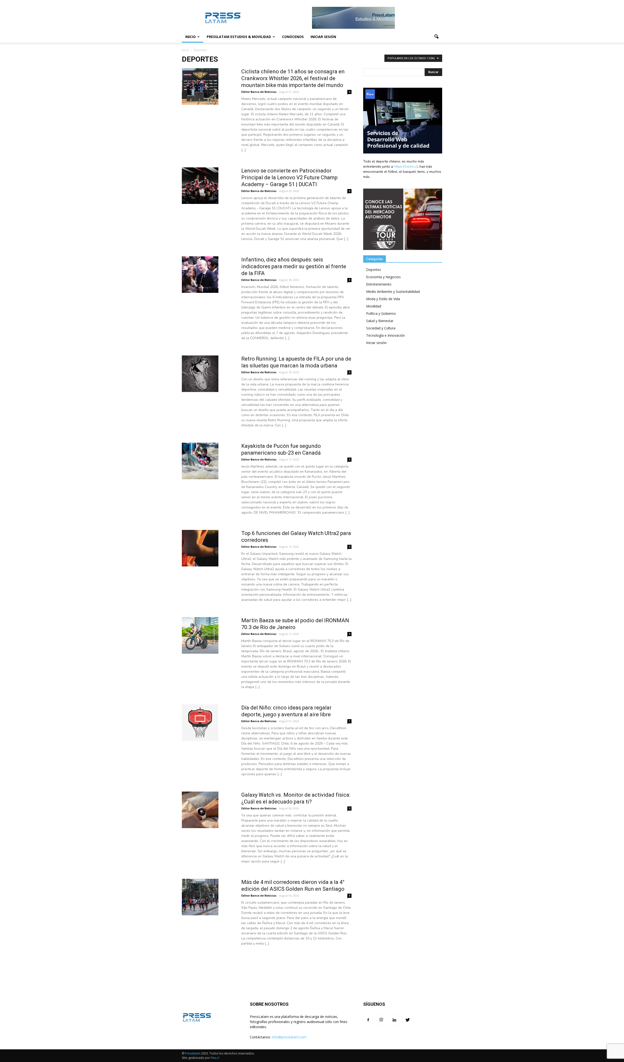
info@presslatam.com (289, 1037)
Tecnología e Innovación (385, 335)
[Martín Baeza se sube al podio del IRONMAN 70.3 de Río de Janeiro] (200, 652)
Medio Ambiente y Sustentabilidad (393, 291)
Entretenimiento (378, 284)
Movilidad (373, 306)
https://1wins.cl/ (406, 166)
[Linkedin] (394, 1020)
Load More (266, 968)
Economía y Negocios (383, 277)
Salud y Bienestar (379, 320)
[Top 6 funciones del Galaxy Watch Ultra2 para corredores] (200, 565)
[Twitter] (407, 1020)
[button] (436, 37)
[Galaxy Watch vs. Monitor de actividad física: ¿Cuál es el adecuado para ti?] (200, 827)
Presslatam (192, 1053)
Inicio (190, 36)
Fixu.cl (215, 1058)
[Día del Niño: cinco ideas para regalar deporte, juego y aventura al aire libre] (200, 739)
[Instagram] (381, 1020)
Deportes (373, 269)
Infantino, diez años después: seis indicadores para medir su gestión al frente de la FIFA (293, 266)
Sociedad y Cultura (380, 328)
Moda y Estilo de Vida (383, 299)
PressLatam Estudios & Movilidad (239, 36)
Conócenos (293, 36)
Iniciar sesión (323, 36)
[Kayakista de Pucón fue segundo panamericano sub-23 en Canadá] (200, 478)
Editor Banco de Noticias (258, 92)
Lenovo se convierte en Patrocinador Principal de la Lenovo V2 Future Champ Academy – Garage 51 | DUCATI (289, 177)
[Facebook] (368, 1020)
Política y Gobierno (381, 313)
